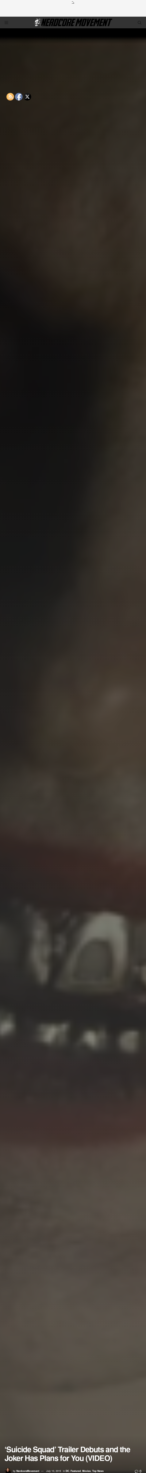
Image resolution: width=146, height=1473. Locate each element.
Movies (86, 1471)
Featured (76, 1471)
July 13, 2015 (53, 1471)
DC (67, 1471)
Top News (98, 1471)
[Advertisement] (73, 10)
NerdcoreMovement (27, 1471)
